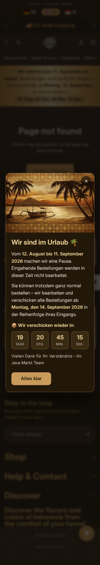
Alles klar (31, 378)
